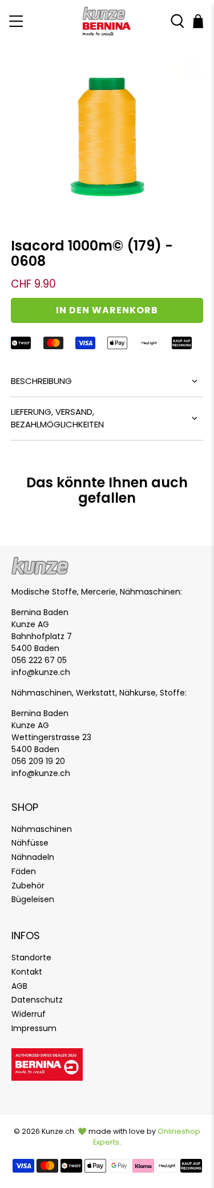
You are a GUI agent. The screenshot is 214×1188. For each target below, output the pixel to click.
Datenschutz (37, 999)
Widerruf (28, 1014)
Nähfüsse (30, 842)
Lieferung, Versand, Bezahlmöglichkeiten (57, 418)
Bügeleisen (32, 899)
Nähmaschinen (41, 829)
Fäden (23, 871)
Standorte (31, 957)
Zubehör (28, 885)
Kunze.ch (58, 1131)
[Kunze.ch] (107, 21)
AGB (19, 986)
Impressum (33, 1028)
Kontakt (26, 971)
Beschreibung (41, 381)
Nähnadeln (32, 857)
